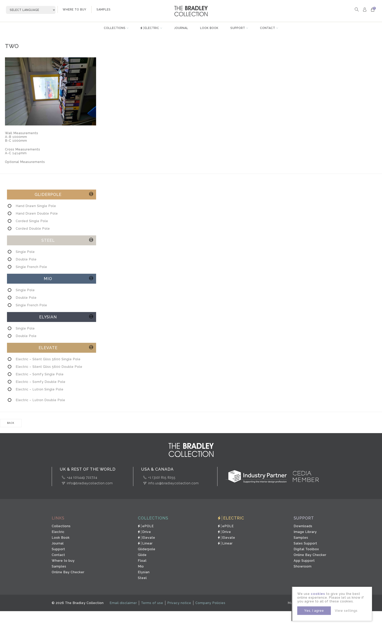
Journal (181, 28)
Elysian (144, 572)
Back (10, 423)
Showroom (303, 566)
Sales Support (305, 543)
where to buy (74, 9)
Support (237, 28)
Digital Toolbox (306, 549)
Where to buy (63, 561)
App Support (304, 561)
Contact (267, 28)
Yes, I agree (314, 611)
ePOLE (148, 526)
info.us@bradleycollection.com (173, 483)
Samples (59, 566)
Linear (147, 543)
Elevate (148, 537)
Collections (115, 28)
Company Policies (210, 603)
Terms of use (152, 603)
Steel (142, 578)
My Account (364, 9)
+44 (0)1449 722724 (82, 477)
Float (142, 561)
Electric (151, 28)
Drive (146, 532)
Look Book (209, 28)
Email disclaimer (123, 603)
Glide (142, 555)
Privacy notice (179, 603)
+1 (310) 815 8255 (161, 477)
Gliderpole (146, 549)
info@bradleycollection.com (90, 483)
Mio (141, 566)
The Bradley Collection (191, 11)
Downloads (303, 526)
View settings (346, 611)
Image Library (305, 532)
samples (103, 9)
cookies (318, 594)
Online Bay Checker (68, 572)
